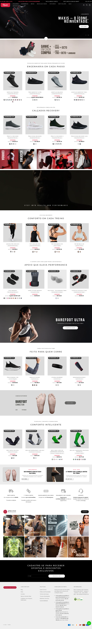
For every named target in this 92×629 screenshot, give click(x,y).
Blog (22, 589)
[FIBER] (10, 587)
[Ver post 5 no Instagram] (13, 546)
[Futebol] (64, 159)
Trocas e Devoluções (45, 596)
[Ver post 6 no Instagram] (35, 546)
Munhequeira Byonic (79, 377)
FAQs (22, 592)
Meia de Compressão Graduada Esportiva (79, 451)
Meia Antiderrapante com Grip (35, 450)
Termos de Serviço (44, 594)
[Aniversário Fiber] (46, 48)
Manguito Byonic (35, 377)
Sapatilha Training (13, 92)
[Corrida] (9, 159)
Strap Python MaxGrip (35, 290)
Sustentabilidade (44, 600)
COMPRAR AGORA (70, 328)
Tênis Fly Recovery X (57, 136)
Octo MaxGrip (13, 290)
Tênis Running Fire (12, 377)
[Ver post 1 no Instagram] (13, 525)
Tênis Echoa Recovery (35, 136)
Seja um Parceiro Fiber (26, 596)
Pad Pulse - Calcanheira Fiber (57, 290)
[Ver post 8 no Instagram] (78, 546)
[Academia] (27, 159)
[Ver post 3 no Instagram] (56, 525)
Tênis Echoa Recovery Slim (79, 136)
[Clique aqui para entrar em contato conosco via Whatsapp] (89, 623)
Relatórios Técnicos (44, 598)
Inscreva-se (56, 576)
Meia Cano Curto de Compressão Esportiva (57, 451)
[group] (46, 21)
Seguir (85, 511)
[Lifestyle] (83, 159)
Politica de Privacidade (45, 592)
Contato (23, 594)
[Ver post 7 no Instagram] (56, 546)
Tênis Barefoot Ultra (34, 92)
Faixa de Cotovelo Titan (79, 290)
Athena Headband (57, 377)
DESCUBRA (70, 403)
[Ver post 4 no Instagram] (78, 525)
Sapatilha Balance (57, 92)
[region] (46, 21)
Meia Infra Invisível (13, 450)
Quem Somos (43, 589)
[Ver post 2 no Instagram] (35, 525)
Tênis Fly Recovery (13, 136)
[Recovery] (46, 159)
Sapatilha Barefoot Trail (79, 92)
